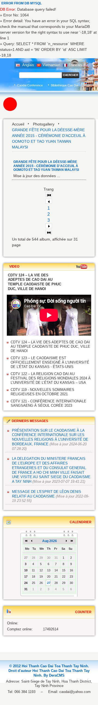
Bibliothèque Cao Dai (64, 85)
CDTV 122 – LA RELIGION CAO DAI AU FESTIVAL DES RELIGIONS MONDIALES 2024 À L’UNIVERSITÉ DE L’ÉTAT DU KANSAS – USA (51, 378)
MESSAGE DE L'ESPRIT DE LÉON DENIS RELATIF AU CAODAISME (46, 494)
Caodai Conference (30, 85)
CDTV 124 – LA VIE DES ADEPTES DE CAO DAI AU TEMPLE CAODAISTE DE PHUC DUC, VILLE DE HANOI (50, 346)
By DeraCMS (54, 675)
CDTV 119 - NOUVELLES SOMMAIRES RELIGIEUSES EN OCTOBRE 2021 (42, 392)
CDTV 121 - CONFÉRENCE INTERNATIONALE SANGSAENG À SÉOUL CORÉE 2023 (48, 403)
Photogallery (43, 124)
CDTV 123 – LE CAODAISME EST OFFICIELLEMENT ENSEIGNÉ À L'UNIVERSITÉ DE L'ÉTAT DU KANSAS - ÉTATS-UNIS (50, 362)
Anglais (28, 65)
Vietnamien (51, 65)
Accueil (18, 124)
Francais (75, 65)
